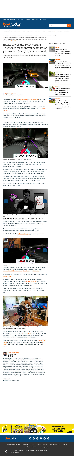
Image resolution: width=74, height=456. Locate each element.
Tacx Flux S (26, 271)
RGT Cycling (24, 100)
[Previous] (6, 201)
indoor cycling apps (24, 234)
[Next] (45, 201)
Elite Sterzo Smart (26, 333)
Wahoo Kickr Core (16, 271)
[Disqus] (26, 404)
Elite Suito (36, 271)
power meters (7, 276)
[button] (25, 203)
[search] (69, 25)
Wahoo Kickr (7, 271)
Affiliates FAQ (13, 40)
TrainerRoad (34, 100)
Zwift (18, 100)
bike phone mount (30, 281)
